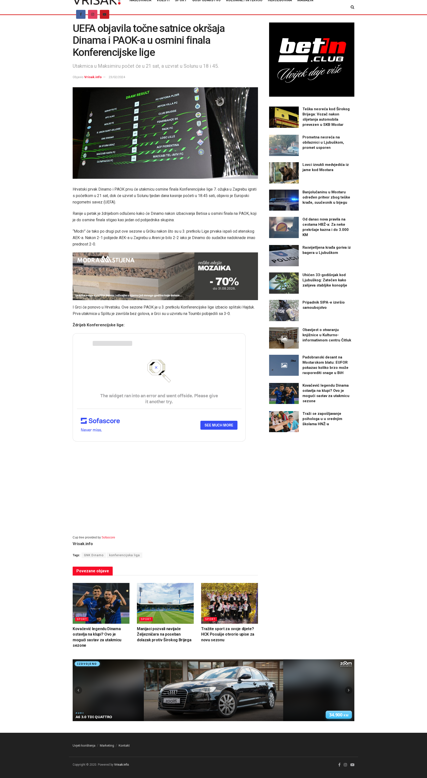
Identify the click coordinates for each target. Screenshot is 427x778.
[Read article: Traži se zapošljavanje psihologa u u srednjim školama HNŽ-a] (284, 421)
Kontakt (124, 745)
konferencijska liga (124, 555)
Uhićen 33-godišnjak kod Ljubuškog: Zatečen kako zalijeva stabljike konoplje (324, 280)
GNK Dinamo (94, 555)
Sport (82, 619)
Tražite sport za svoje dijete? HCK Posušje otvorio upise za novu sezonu (227, 634)
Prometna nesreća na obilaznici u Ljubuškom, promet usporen (323, 142)
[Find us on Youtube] (104, 14)
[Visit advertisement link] (165, 276)
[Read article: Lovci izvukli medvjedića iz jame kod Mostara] (284, 172)
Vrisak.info (93, 77)
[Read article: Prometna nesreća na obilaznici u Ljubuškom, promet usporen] (284, 145)
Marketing (107, 745)
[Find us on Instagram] (92, 14)
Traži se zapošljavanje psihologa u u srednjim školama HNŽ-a (322, 418)
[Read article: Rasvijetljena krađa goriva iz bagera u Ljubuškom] (284, 255)
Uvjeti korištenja (84, 745)
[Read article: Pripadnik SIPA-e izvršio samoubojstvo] (284, 310)
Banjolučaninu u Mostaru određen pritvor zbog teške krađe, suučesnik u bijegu (326, 197)
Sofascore (108, 537)
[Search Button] (352, 7)
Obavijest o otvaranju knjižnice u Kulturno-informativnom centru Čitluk (326, 335)
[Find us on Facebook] (80, 14)
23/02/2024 (117, 77)
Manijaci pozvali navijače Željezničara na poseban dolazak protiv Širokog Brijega (164, 634)
